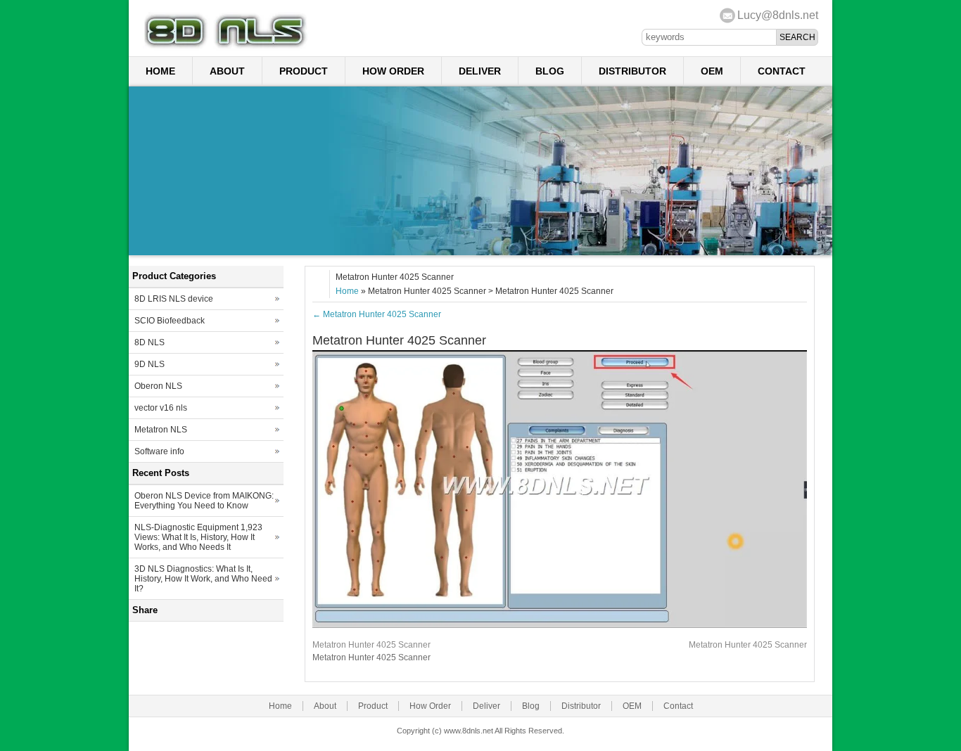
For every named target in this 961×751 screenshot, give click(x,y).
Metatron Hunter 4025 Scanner (376, 314)
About (227, 71)
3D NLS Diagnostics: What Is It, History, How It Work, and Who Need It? (203, 578)
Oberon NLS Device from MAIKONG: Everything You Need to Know (204, 501)
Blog (549, 71)
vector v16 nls (160, 408)
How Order (393, 71)
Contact (782, 71)
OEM (712, 71)
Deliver (480, 71)
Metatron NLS (160, 430)
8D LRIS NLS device (173, 299)
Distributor (632, 71)
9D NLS (149, 364)
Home (160, 71)
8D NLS (149, 342)
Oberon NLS (158, 386)
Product (303, 71)
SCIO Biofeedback (169, 321)
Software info (159, 451)
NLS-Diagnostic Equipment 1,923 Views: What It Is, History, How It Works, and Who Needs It (198, 537)
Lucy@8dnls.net (777, 15)
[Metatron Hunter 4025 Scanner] (559, 625)
